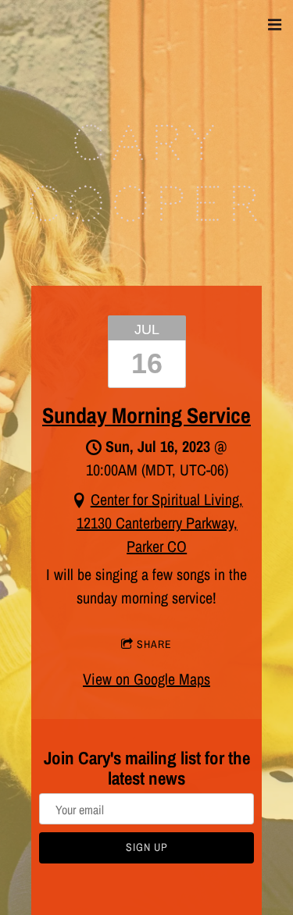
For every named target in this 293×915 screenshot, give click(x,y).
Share (154, 644)
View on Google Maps (146, 678)
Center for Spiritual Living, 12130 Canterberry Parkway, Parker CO (160, 523)
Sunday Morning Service (146, 415)
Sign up (147, 847)
